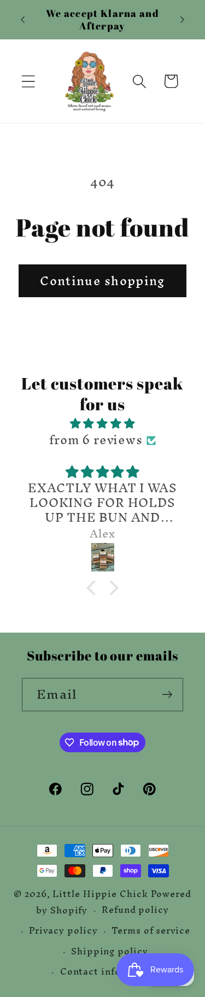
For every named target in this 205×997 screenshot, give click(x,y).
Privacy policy (63, 931)
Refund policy (135, 910)
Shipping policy (109, 951)
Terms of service (151, 931)
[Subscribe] (167, 694)
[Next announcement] (183, 20)
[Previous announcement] (23, 20)
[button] (28, 81)
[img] (103, 423)
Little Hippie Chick (100, 894)
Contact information (109, 971)
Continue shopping (102, 280)
